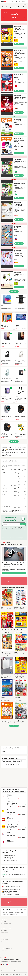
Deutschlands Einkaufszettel (6, 948)
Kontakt (15, 969)
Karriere (2, 925)
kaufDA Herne (4, 912)
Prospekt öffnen (19, 43)
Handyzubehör (14, 764)
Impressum (16, 967)
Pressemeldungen (4, 953)
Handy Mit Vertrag (17, 761)
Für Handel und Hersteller (6, 923)
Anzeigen (24, 4)
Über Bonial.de (3, 921)
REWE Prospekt (4, 934)
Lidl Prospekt (3, 943)
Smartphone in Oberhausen (9, 862)
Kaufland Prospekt (4, 932)
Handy (22, 912)
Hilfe (1, 967)
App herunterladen (4, 952)
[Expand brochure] (7, 35)
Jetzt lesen (14, 573)
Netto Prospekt (4, 941)
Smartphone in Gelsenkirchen (10, 860)
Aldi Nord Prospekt (4, 939)
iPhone (3, 751)
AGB (1, 970)
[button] (14, 34)
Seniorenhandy (5, 764)
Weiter (22, 524)
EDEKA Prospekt (4, 930)
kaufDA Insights (4, 950)
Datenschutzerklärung (14, 535)
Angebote (11, 912)
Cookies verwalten (18, 970)
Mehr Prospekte (14, 291)
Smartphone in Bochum (8, 858)
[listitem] (7, 302)
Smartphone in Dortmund (9, 855)
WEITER (14, 17)
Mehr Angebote (14, 441)
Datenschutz (3, 969)
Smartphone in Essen (8, 857)
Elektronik (17, 912)
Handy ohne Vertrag (6, 761)
